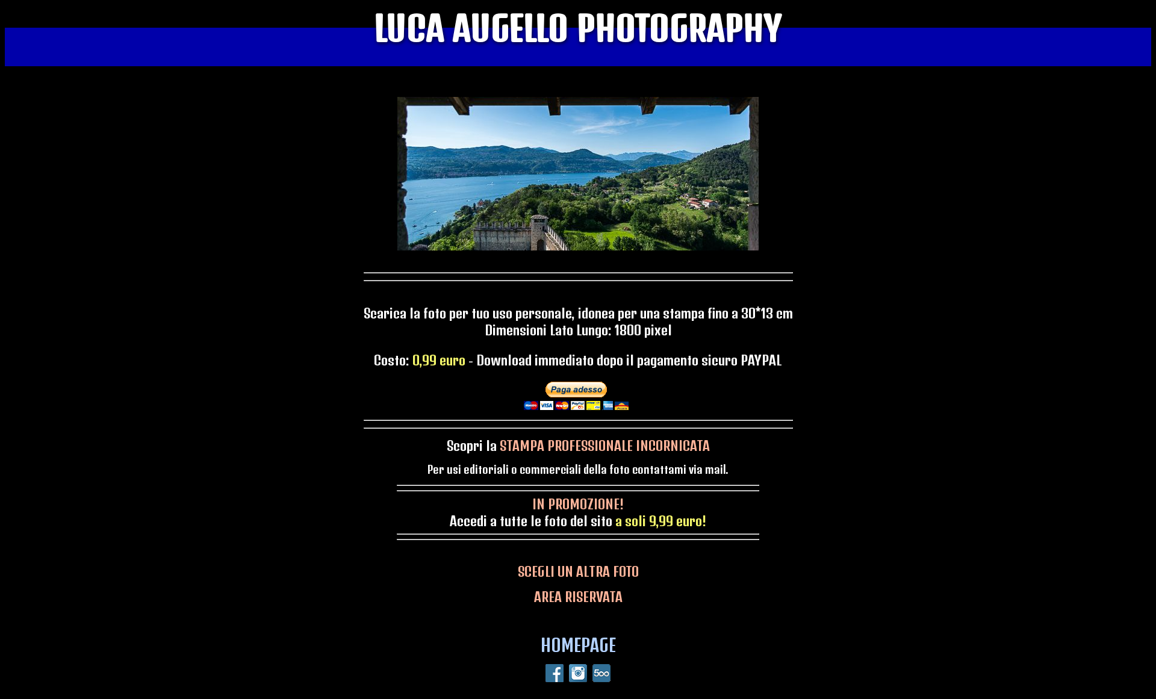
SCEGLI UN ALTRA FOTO (578, 571)
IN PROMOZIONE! (578, 504)
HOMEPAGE (578, 645)
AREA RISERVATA (578, 596)
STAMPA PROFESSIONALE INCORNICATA (605, 445)
